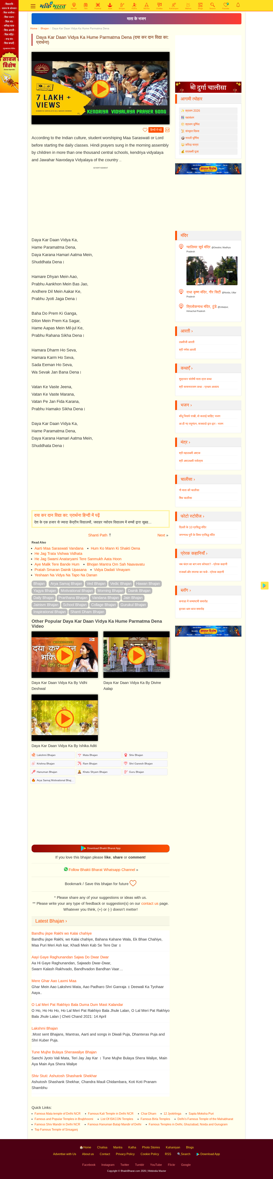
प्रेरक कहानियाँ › (194, 553)
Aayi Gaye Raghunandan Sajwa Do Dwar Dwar (70, 957)
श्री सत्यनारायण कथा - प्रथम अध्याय (199, 386)
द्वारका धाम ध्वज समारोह (191, 608)
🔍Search (183, 1154)
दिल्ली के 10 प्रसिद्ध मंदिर (192, 527)
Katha (132, 1147)
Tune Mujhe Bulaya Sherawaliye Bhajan (64, 1052)
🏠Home (85, 1147)
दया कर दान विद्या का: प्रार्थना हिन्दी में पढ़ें (67, 515)
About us (88, 1154)
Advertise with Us (64, 1154)
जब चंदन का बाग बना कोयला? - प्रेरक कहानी (203, 564)
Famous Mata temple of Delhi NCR (58, 1113)
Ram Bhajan (90, 763)
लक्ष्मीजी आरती (186, 342)
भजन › (186, 404)
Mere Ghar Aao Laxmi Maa (54, 981)
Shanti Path (97, 535)
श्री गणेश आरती (187, 349)
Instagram (107, 1164)
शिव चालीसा (185, 498)
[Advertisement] (101, 480)
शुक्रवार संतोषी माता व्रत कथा (195, 379)
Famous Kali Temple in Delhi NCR (111, 1113)
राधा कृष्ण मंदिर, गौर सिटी (203, 292)
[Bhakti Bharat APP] (264, 585)
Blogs (190, 1147)
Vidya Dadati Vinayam (112, 570)
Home (33, 28)
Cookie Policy (150, 1154)
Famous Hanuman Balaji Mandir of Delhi (114, 1124)
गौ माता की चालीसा (189, 490)
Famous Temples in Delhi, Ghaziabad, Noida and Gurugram (188, 1124)
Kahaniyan (173, 1147)
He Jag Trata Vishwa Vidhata (58, 553)
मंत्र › (185, 442)
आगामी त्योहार (191, 98)
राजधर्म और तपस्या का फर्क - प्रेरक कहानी (201, 572)
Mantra (117, 1147)
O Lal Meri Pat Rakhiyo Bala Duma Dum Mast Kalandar (77, 1005)
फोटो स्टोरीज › (192, 516)
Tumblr (139, 1164)
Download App (210, 1154)
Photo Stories (151, 1147)
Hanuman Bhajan (47, 771)
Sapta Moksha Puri (201, 1113)
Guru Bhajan (136, 771)
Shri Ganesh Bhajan (141, 763)
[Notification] (238, 5)
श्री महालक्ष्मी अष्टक (189, 453)
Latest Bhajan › (51, 920)
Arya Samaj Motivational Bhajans (56, 780)
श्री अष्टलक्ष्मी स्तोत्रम (191, 460)
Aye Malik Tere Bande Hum (57, 564)
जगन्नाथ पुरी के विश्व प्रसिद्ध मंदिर (197, 534)
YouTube (156, 1164)
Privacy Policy (125, 1154)
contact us (149, 903)
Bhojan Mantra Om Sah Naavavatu (116, 564)
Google (186, 1164)
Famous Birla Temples (155, 1119)
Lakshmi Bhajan (46, 755)
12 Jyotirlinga (172, 1113)
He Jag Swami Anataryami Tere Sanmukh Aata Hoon (78, 559)
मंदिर (184, 235)
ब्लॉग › (186, 590)
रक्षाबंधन (189, 117)
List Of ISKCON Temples (117, 1119)
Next (161, 535)
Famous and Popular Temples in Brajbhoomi (64, 1119)
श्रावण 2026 (192, 110)
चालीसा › (188, 479)
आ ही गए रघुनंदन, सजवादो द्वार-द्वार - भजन (201, 423)
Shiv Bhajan (136, 755)
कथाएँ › (187, 368)
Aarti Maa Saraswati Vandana (59, 548)
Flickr (171, 1164)
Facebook (88, 1164)
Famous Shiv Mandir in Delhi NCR (57, 1124)
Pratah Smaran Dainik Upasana (61, 570)
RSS (168, 1154)
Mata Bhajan (90, 755)
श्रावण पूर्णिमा (192, 124)
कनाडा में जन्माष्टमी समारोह (193, 601)
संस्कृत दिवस (192, 131)
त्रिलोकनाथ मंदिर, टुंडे (201, 306)
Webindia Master (157, 1171)
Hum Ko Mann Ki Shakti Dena (115, 548)
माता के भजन (136, 18)
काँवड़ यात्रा (192, 144)
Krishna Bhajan (46, 763)
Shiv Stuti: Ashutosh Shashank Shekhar (64, 1076)
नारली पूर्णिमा (192, 138)
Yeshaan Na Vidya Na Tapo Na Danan (66, 575)
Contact (105, 1154)
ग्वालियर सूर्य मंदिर (198, 247)
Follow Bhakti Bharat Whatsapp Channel (102, 870)
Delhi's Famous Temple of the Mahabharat (205, 1119)
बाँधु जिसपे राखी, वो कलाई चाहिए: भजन (199, 416)
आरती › (187, 330)
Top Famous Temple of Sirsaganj (56, 1129)
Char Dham (148, 1113)
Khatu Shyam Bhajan (95, 771)
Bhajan (45, 28)
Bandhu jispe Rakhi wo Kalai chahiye (62, 933)
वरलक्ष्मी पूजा (192, 151)
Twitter (124, 1164)
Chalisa (102, 1147)
